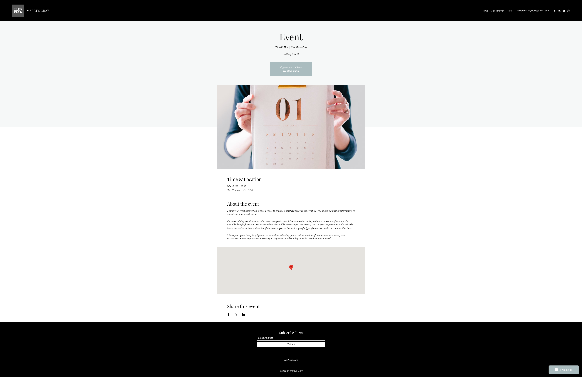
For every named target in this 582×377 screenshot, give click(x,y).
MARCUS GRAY (38, 10)
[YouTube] (563, 10)
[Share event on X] (236, 314)
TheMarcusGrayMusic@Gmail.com (532, 10)
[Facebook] (554, 10)
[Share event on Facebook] (228, 314)
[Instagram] (568, 10)
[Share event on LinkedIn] (243, 314)
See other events (291, 70)
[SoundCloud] (559, 10)
